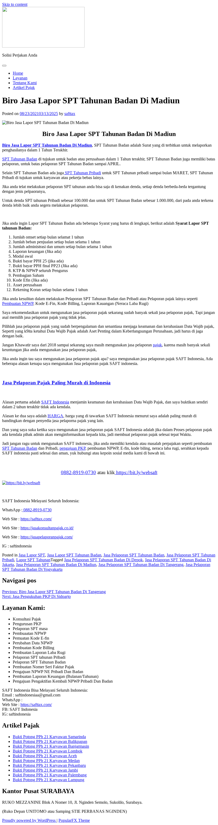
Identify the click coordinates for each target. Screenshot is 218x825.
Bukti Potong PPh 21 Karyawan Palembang (50, 775)
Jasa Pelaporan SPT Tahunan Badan (133, 555)
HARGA (55, 416)
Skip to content (14, 4)
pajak (157, 345)
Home (18, 73)
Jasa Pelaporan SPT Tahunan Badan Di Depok (103, 560)
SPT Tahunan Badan (19, 159)
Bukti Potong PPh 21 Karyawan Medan (46, 760)
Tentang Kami (25, 82)
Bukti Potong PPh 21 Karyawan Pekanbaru (49, 765)
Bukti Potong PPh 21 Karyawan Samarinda (49, 736)
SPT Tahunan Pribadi (82, 173)
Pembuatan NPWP (17, 303)
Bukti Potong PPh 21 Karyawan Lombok (47, 751)
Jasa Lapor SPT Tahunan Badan (74, 555)
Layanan (20, 78)
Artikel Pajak (24, 87)
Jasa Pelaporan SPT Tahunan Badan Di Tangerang (140, 564)
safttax (69, 113)
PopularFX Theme (74, 820)
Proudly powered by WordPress (29, 820)
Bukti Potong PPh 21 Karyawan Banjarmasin (51, 746)
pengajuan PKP (72, 448)
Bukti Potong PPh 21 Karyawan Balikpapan (50, 741)
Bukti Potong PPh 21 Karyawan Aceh (45, 756)
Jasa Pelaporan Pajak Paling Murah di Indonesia (56, 382)
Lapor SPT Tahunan (33, 560)
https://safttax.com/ (36, 704)
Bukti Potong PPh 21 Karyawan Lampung (48, 779)
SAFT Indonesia (55, 402)
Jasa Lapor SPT (32, 555)
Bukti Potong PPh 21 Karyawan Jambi (45, 770)
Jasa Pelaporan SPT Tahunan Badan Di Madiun (56, 564)
